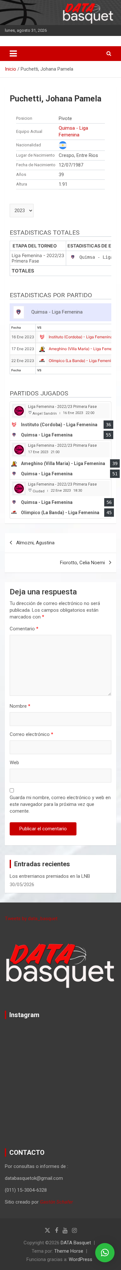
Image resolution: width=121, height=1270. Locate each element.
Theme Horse (68, 1251)
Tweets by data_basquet (31, 918)
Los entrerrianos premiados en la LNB (50, 876)
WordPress (80, 1259)
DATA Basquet (76, 1243)
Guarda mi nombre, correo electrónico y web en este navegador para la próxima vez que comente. (60, 804)
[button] (105, 1252)
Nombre (20, 706)
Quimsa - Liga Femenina (73, 131)
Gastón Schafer (56, 1202)
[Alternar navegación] (13, 53)
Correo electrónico (31, 734)
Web (14, 762)
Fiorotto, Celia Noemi (82, 563)
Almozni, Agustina (35, 543)
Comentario (24, 629)
